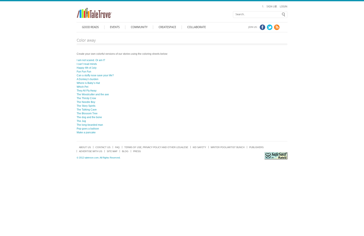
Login (283, 6)
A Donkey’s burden (87, 79)
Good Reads (90, 27)
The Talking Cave (87, 109)
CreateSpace (167, 27)
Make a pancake (86, 132)
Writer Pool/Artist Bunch (228, 147)
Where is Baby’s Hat (88, 83)
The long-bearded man (90, 124)
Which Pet (82, 86)
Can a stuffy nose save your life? (95, 75)
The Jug (81, 121)
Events (115, 27)
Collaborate (196, 27)
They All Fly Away (86, 90)
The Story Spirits (86, 105)
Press (137, 151)
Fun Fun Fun (84, 71)
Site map (112, 151)
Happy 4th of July (86, 67)
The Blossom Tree (87, 113)
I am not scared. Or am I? (91, 60)
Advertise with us (90, 151)
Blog (125, 151)
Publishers (256, 147)
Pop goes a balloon (88, 128)
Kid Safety (199, 147)
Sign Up (271, 6)
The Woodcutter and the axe (93, 94)
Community (139, 27)
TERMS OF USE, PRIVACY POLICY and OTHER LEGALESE (156, 147)
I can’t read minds (87, 64)
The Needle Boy (86, 102)
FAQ (117, 147)
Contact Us (102, 147)
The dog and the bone (89, 117)
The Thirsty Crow (86, 98)
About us (85, 147)
